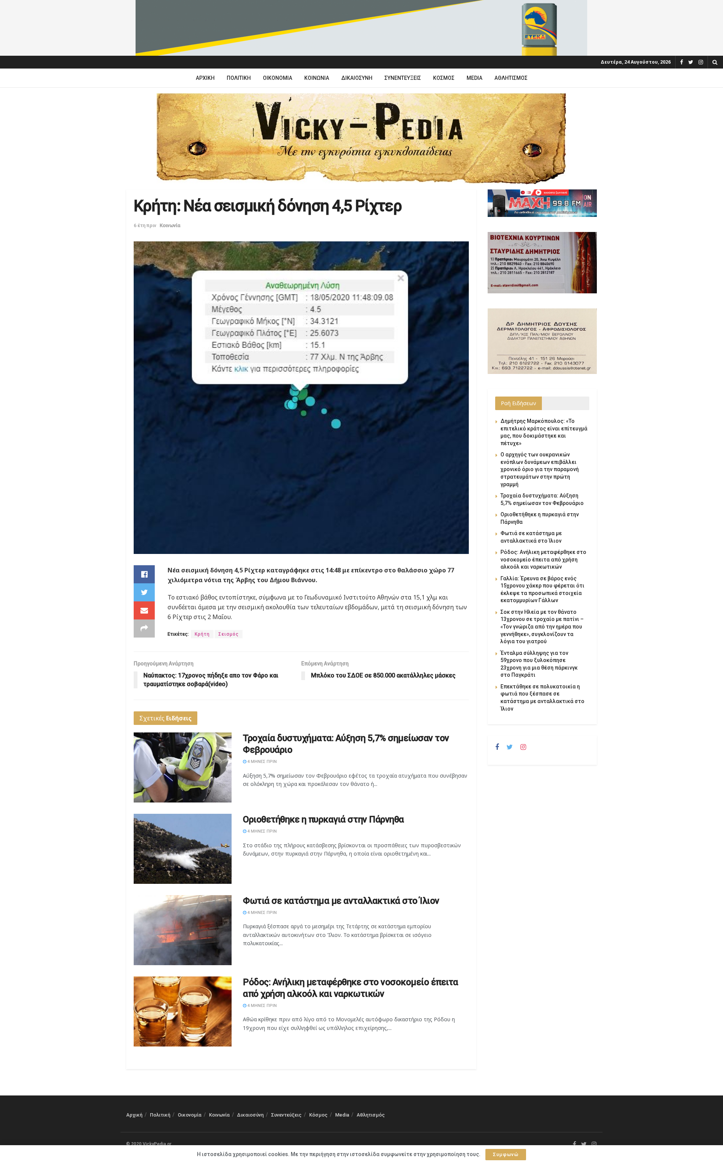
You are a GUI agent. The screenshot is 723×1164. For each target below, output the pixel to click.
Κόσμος (444, 78)
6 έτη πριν (145, 225)
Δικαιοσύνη (356, 78)
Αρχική (205, 78)
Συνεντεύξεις (402, 78)
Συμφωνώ (506, 1154)
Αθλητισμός (511, 78)
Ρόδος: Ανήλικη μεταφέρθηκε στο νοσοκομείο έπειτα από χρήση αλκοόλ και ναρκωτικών (543, 559)
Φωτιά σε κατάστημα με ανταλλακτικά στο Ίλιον (341, 901)
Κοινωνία (316, 78)
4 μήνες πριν (261, 761)
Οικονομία (277, 78)
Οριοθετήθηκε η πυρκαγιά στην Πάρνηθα (323, 819)
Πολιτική (239, 78)
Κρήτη (202, 634)
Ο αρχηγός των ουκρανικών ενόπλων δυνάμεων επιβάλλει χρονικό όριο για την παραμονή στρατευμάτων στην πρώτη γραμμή (539, 469)
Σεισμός (228, 634)
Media (474, 78)
